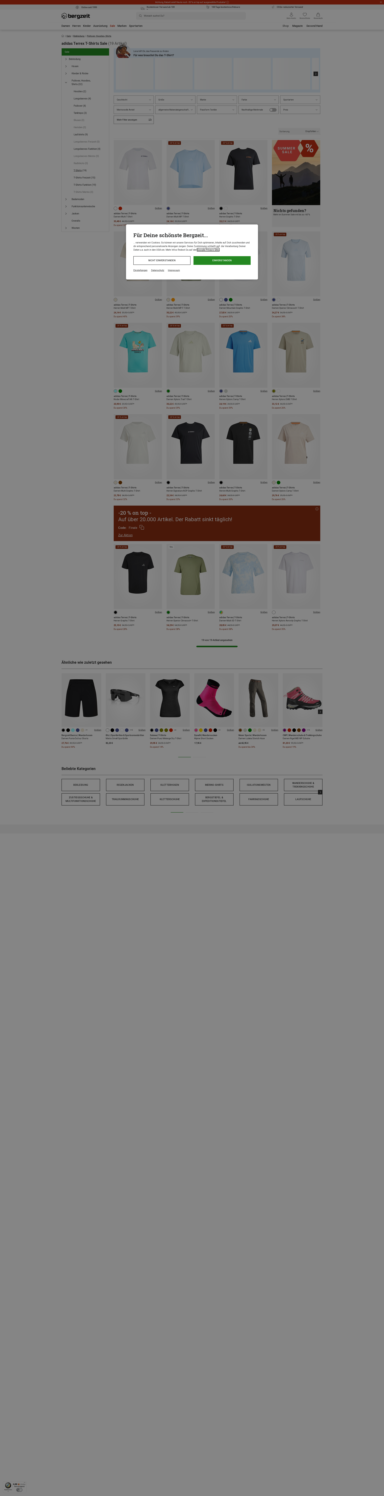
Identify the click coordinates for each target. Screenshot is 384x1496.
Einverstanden (222, 260)
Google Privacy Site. (208, 249)
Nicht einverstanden (162, 260)
